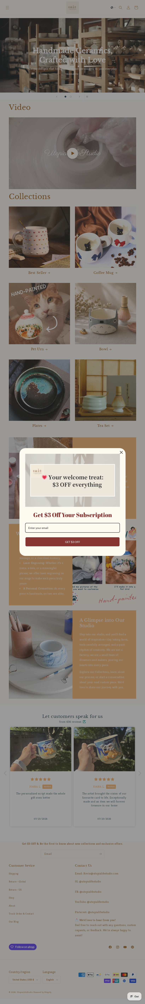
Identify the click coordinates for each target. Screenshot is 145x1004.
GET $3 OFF (72, 541)
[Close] (121, 452)
